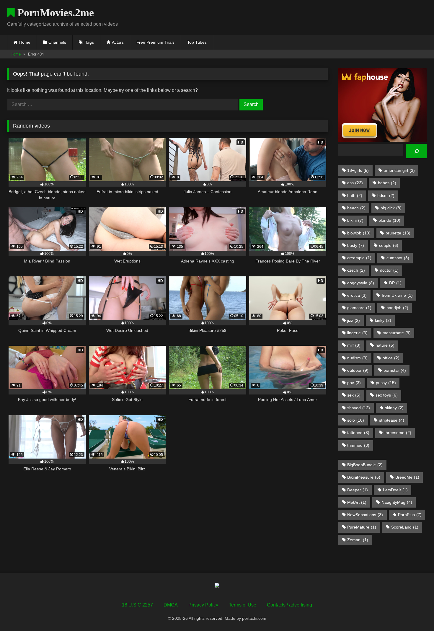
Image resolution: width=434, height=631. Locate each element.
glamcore (359, 307)
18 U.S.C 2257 (137, 604)
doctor (389, 270)
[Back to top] (415, 613)
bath (354, 195)
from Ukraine (397, 295)
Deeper (357, 489)
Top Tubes (197, 42)
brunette (398, 233)
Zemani (357, 539)
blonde (389, 220)
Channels (57, 42)
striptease (391, 420)
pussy (386, 382)
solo (355, 420)
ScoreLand (404, 527)
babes (387, 182)
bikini (355, 220)
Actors (118, 42)
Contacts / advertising (289, 604)
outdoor (357, 370)
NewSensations (365, 514)
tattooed (358, 432)
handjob (397, 307)
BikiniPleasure (363, 477)
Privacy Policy (203, 604)
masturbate (397, 332)
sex (353, 395)
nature (385, 345)
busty (355, 245)
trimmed (358, 445)
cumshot (397, 257)
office (391, 358)
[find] (416, 151)
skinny (394, 407)
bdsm (385, 195)
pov (354, 382)
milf (353, 345)
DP (395, 283)
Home (24, 42)
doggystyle (360, 283)
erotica (357, 295)
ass (355, 182)
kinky (383, 320)
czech (356, 270)
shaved (358, 407)
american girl (399, 170)
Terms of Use (242, 604)
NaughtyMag (396, 502)
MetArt (356, 502)
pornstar (395, 370)
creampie (359, 257)
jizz (353, 320)
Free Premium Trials (155, 42)
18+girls (358, 170)
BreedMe (407, 477)
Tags (89, 42)
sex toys (387, 395)
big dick (391, 208)
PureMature (361, 527)
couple (388, 245)
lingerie (357, 332)
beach (356, 208)
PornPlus (410, 514)
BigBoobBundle (365, 464)
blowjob (359, 233)
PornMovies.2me (54, 13)
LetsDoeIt (395, 489)
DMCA (171, 604)
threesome (397, 432)
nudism (357, 358)
